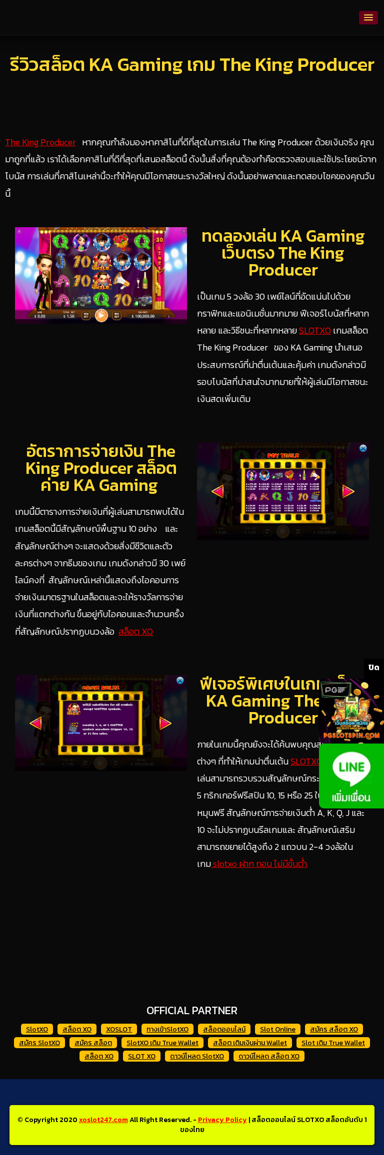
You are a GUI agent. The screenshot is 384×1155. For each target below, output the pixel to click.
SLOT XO (142, 1056)
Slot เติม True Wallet (333, 1043)
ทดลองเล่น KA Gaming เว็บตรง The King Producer (283, 252)
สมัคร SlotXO (39, 1043)
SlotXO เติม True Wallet (162, 1043)
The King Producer (40, 142)
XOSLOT (119, 1029)
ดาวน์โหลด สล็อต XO (269, 1056)
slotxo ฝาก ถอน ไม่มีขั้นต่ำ (259, 863)
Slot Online (278, 1029)
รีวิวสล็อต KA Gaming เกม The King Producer (192, 64)
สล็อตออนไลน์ (224, 1029)
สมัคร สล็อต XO (334, 1029)
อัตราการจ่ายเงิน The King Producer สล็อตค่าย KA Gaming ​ (101, 467)
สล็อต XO (135, 631)
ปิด (374, 667)
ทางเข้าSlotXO (167, 1029)
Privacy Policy (222, 1120)
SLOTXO (315, 330)
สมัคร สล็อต (93, 1043)
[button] (368, 17)
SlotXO (37, 1029)
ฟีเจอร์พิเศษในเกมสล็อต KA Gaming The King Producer (283, 700)
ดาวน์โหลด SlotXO (197, 1056)
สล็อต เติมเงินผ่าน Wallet (250, 1043)
